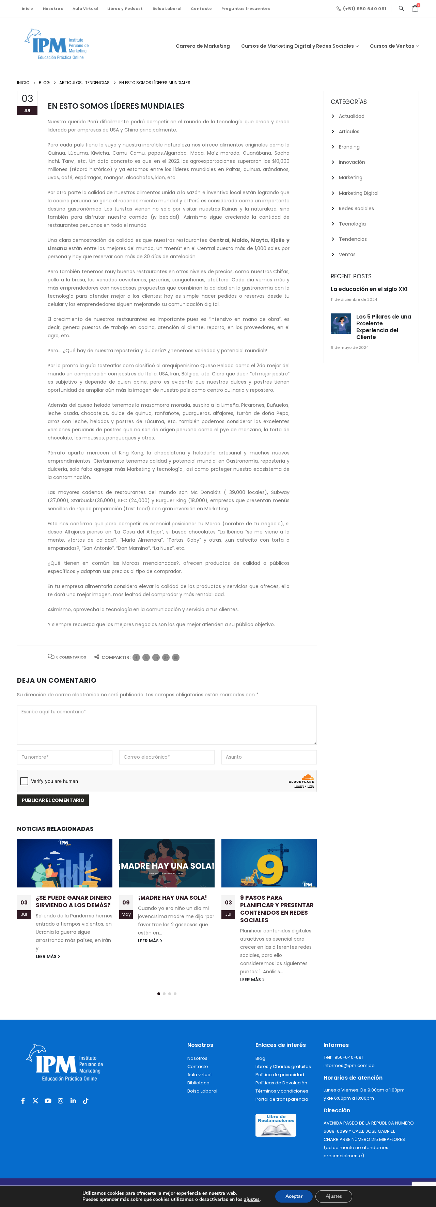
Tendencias (353, 239)
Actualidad (351, 116)
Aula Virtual (85, 8)
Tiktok (86, 1101)
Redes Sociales (356, 208)
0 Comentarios (71, 657)
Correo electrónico (176, 657)
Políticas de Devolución (281, 1083)
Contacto (201, 8)
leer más (47, 956)
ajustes (252, 1199)
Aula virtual (199, 1074)
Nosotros (53, 8)
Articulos (349, 131)
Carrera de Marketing (203, 46)
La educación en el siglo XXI (369, 289)
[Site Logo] (59, 46)
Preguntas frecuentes (245, 8)
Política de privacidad (279, 1074)
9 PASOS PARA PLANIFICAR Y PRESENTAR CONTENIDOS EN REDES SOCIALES (277, 909)
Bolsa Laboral (167, 8)
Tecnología (352, 223)
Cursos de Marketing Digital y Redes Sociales (297, 46)
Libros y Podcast (125, 8)
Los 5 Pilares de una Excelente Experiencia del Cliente (383, 327)
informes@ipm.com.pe (349, 1065)
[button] (401, 8)
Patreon (166, 657)
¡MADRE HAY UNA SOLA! (172, 898)
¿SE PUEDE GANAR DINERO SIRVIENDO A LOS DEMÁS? (74, 901)
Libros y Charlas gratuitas (283, 1066)
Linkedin (73, 1101)
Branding (349, 146)
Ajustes (334, 1196)
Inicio (27, 8)
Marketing (350, 177)
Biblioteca (198, 1083)
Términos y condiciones (281, 1091)
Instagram (61, 1101)
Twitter (146, 657)
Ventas (347, 254)
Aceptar (293, 1196)
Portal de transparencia (281, 1099)
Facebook (136, 657)
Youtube (48, 1101)
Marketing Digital (358, 193)
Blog (260, 1058)
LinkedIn (156, 657)
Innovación (352, 162)
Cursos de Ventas (392, 46)
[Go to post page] (64, 863)
